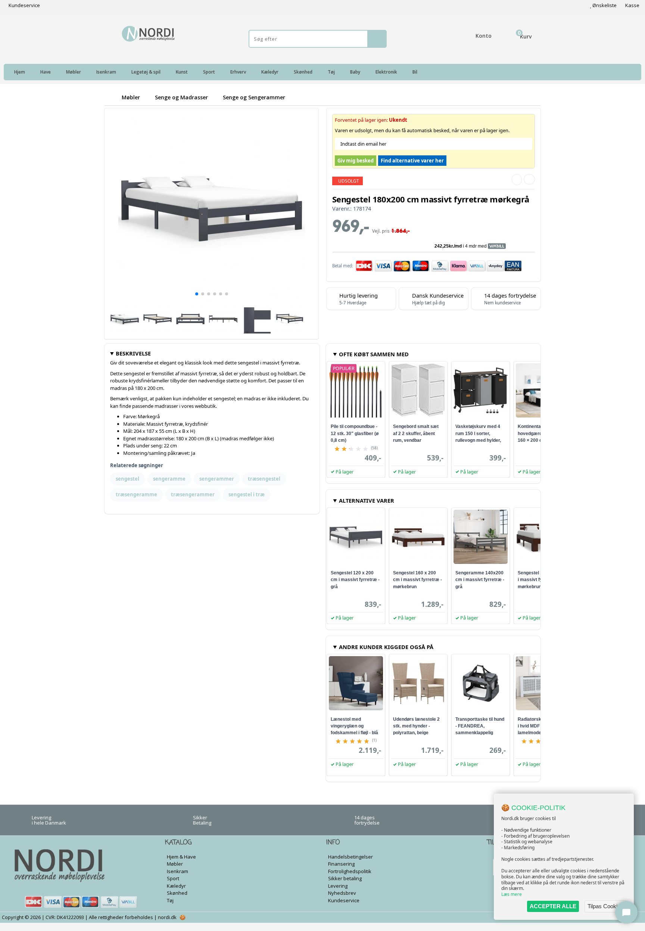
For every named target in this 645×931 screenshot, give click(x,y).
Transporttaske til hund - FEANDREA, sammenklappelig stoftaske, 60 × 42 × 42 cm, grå (479, 733)
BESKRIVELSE (133, 353)
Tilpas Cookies (605, 906)
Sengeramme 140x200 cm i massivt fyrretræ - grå (479, 579)
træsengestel (264, 478)
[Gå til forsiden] (112, 97)
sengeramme (169, 478)
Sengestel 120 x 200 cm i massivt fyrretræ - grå (355, 579)
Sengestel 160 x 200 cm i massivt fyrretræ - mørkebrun (417, 579)
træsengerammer (193, 494)
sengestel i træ (246, 494)
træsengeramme (136, 494)
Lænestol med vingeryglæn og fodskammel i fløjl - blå (354, 726)
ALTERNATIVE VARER (366, 500)
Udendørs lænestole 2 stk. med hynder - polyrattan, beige (416, 726)
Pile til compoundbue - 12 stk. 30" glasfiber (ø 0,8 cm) (354, 433)
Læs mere (511, 894)
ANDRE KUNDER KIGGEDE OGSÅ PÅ (386, 647)
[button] (196, 293)
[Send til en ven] (517, 179)
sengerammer (216, 478)
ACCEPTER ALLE (553, 906)
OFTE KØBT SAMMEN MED (374, 354)
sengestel (127, 478)
